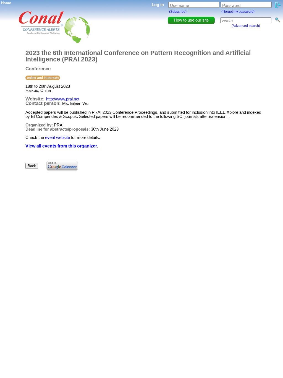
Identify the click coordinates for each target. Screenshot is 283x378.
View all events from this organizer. (61, 146)
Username (179, 5)
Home (6, 3)
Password (231, 5)
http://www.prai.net (62, 99)
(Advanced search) (246, 26)
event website (57, 137)
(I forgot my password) (238, 12)
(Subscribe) (178, 12)
